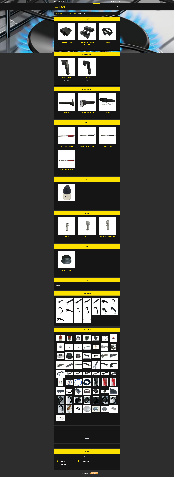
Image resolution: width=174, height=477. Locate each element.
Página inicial (59, 13)
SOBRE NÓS (116, 7)
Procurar (55, 1)
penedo (66, 203)
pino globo (66, 237)
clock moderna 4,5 (66, 170)
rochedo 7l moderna (87, 146)
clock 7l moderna (66, 146)
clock (87, 237)
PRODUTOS (97, 7)
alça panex (107, 42)
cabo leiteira (66, 78)
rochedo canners (67, 42)
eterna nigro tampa (107, 113)
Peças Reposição (74, 13)
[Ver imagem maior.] (60, 302)
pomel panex (66, 270)
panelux (66, 113)
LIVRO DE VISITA (106, 7)
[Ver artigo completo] (66, 40)
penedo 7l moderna (107, 146)
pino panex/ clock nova (107, 237)
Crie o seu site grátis (86, 473)
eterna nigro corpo (87, 113)
